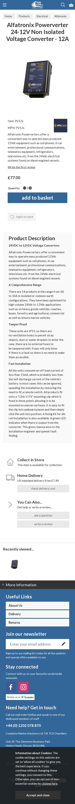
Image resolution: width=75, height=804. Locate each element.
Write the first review (21, 167)
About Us (15, 605)
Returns (14, 622)
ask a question (43, 515)
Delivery (15, 614)
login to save (24, 216)
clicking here (50, 783)
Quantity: (14, 188)
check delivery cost (43, 488)
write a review (43, 524)
